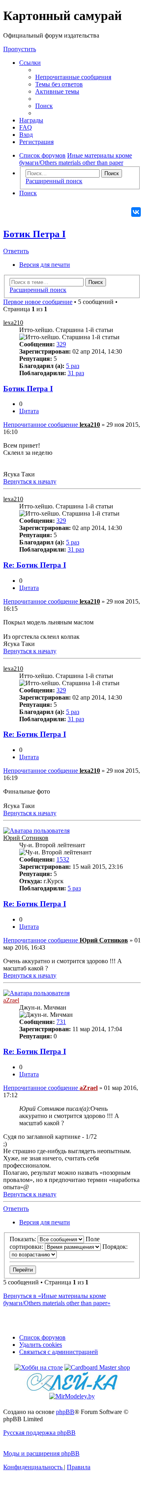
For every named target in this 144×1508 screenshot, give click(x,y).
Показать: (24, 1239)
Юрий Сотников (25, 837)
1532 (62, 859)
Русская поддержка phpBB (39, 1432)
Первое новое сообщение (37, 301)
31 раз (76, 373)
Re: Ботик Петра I (34, 565)
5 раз (72, 365)
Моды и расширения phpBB (41, 1453)
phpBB (65, 1411)
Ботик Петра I (34, 234)
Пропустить (19, 49)
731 (61, 1021)
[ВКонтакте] (136, 212)
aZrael (11, 1000)
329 (61, 344)
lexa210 (13, 322)
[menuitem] (73, 77)
